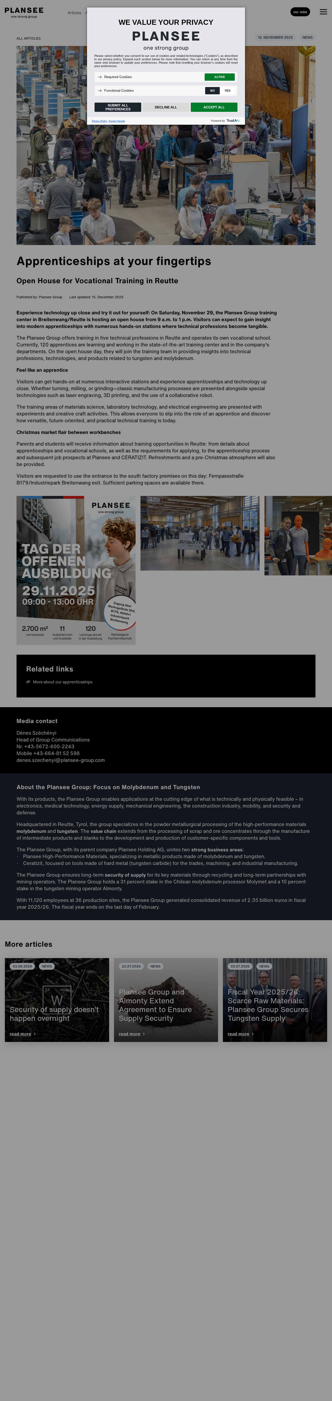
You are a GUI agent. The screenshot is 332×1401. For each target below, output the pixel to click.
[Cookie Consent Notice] (166, 66)
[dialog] (166, 65)
